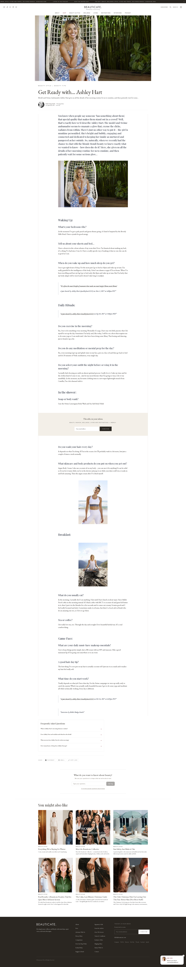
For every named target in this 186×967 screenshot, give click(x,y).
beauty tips (60, 85)
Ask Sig (110, 784)
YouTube (132, 942)
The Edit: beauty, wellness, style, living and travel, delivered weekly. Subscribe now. (111, 1)
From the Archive (99, 928)
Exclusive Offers (99, 940)
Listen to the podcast (45, 1)
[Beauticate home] (93, 7)
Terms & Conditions (100, 936)
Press (76, 928)
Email (63, 760)
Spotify (147, 942)
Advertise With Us (80, 932)
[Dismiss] (183, 956)
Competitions (78, 940)
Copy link (73, 760)
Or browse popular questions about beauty (93, 788)
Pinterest (51, 760)
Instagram (116, 942)
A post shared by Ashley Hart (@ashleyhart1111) (77, 314)
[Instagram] (4, 7)
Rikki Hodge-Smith (50, 104)
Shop (64, 13)
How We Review (99, 932)
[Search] (170, 7)
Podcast (128, 13)
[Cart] (181, 7)
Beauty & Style (74, 13)
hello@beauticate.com (120, 937)
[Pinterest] (13, 7)
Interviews (118, 13)
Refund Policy (79, 948)
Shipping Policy (98, 944)
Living (95, 13)
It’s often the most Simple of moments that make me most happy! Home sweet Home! (89, 286)
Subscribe (164, 7)
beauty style (44, 85)
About (57, 13)
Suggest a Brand (79, 951)
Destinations (106, 13)
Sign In (175, 7)
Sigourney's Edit (99, 924)
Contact (97, 951)
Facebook (142, 942)
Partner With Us (99, 948)
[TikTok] (7, 7)
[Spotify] (16, 7)
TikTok (122, 942)
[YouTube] (10, 7)
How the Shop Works (81, 944)
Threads (137, 942)
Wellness (87, 13)
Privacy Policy (78, 936)
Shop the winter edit (67, 1)
